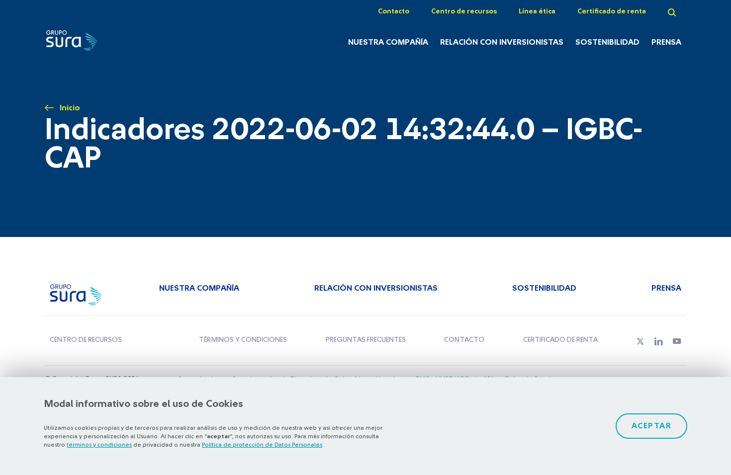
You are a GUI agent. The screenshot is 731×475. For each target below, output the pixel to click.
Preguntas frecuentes (366, 339)
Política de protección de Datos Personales (262, 445)
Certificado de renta (611, 11)
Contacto (393, 11)
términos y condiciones (99, 445)
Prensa (666, 42)
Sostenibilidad (607, 42)
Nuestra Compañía (388, 42)
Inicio (70, 108)
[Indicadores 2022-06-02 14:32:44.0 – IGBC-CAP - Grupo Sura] (92, 43)
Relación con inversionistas (501, 42)
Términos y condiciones (243, 339)
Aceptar (652, 426)
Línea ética (537, 11)
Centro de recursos (464, 11)
